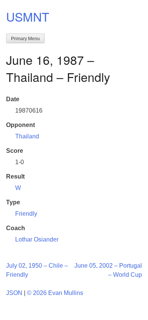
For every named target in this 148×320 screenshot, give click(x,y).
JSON (14, 293)
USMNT (27, 16)
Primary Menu (25, 38)
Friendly (26, 213)
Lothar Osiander (36, 239)
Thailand (27, 136)
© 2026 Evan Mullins (55, 293)
